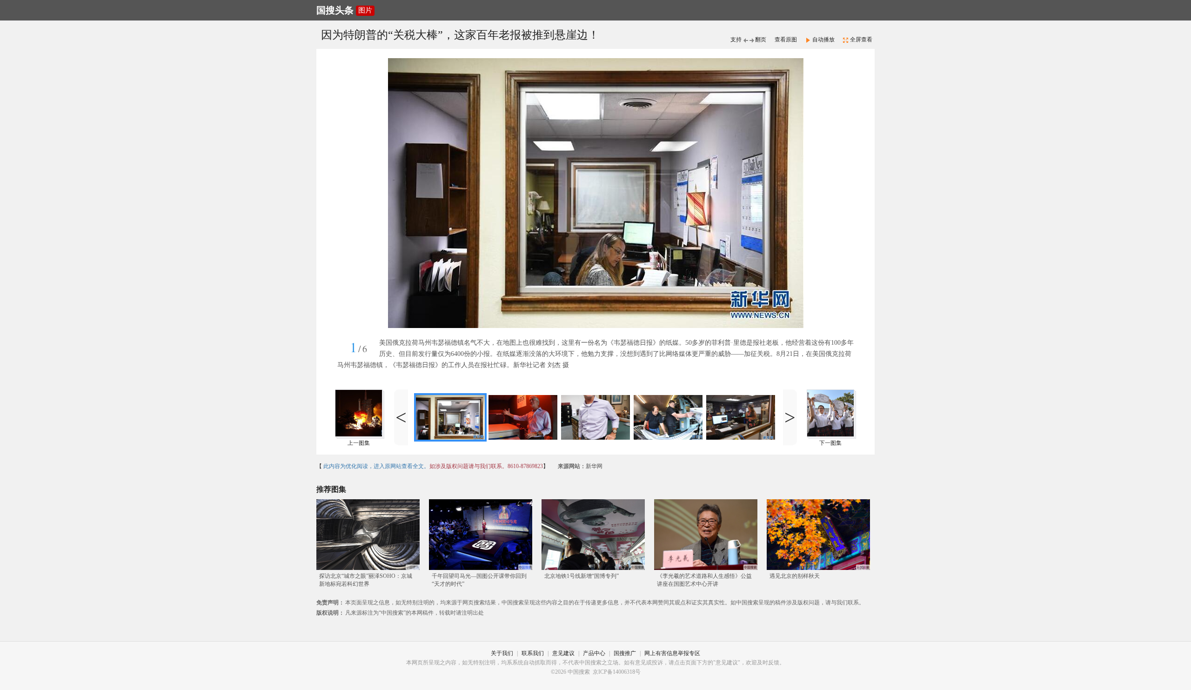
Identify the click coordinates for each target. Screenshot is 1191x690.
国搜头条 (335, 10)
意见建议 (563, 653)
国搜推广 (625, 653)
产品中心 (594, 653)
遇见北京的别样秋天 (794, 576)
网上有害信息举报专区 (672, 653)
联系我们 (533, 653)
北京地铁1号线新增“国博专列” (581, 576)
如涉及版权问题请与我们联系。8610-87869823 (486, 466)
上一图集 (359, 443)
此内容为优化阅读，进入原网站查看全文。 (375, 466)
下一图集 (830, 443)
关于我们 (502, 653)
